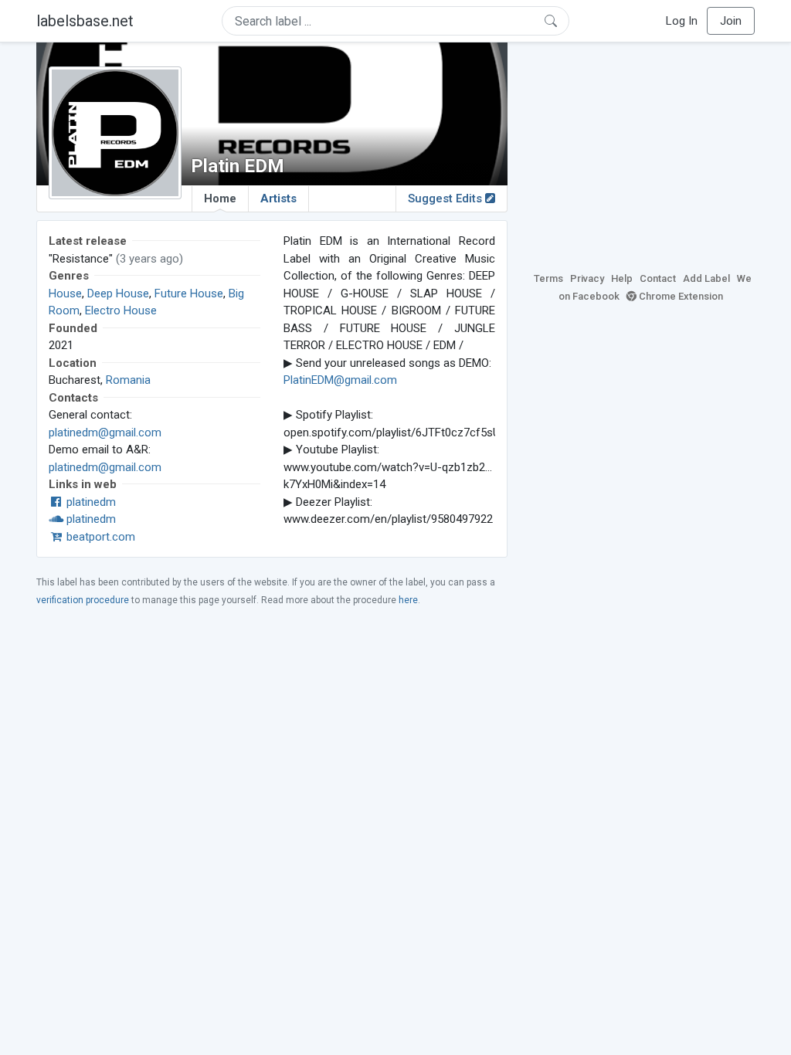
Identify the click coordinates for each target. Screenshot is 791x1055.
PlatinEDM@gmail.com (340, 380)
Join (731, 21)
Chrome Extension (680, 296)
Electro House (121, 310)
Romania (128, 380)
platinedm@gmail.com (105, 432)
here (408, 600)
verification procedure (82, 600)
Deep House (118, 293)
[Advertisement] (643, 154)
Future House (188, 293)
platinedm (89, 502)
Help (622, 278)
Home (220, 198)
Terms (548, 278)
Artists (278, 198)
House (65, 293)
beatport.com (99, 537)
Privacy (587, 278)
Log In (682, 21)
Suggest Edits (446, 198)
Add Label (706, 278)
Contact (658, 278)
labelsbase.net (85, 21)
